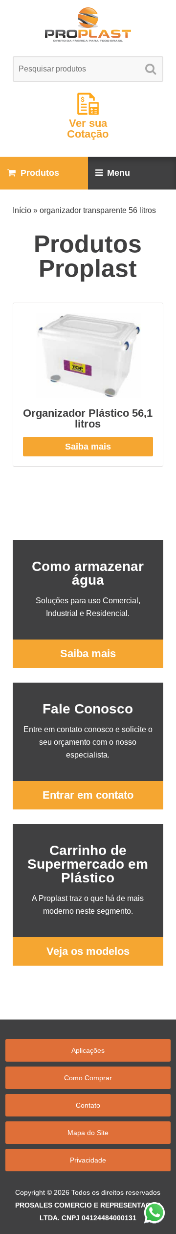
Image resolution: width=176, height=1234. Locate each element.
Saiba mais (88, 446)
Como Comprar (88, 1078)
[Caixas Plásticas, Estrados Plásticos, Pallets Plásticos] (88, 24)
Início (22, 210)
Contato (88, 1105)
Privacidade (88, 1160)
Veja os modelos (88, 951)
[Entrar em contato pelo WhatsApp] (154, 1212)
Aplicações (88, 1050)
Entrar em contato (88, 795)
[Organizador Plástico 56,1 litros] (88, 355)
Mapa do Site (88, 1133)
